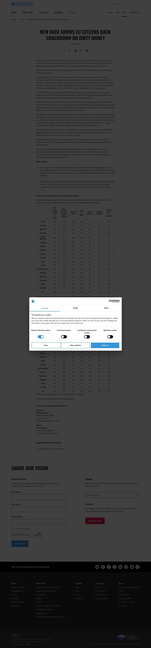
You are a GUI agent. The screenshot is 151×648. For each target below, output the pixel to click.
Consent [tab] (45, 308)
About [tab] (106, 308)
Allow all (105, 345)
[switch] (64, 336)
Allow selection (75, 345)
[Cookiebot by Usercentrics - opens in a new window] (110, 301)
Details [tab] (75, 308)
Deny (46, 345)
